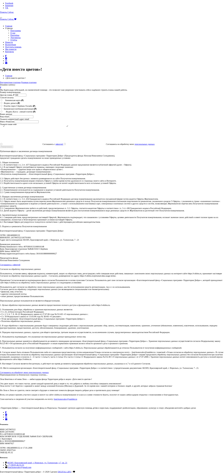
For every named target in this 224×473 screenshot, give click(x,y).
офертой (59, 144)
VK (6, 8)
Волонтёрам (10, 45)
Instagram (9, 5)
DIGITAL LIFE (64, 472)
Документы (15, 38)
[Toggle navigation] (1, 17)
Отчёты (13, 40)
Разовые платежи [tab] (29, 82)
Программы (15, 31)
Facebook (9, 3)
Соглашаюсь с (52, 144)
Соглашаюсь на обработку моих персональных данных (24, 372)
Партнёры (14, 35)
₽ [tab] (0, 87)
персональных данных (145, 144)
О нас (12, 33)
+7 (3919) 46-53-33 (16, 465)
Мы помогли (10, 49)
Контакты (9, 51)
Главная (8, 26)
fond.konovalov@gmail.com (19, 467)
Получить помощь (13, 47)
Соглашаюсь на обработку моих (130, 144)
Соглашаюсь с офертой (10, 265)
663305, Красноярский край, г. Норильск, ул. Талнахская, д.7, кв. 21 (37, 463)
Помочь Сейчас (7, 12)
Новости (9, 42)
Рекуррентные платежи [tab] (10, 82)
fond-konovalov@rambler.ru (65, 399)
